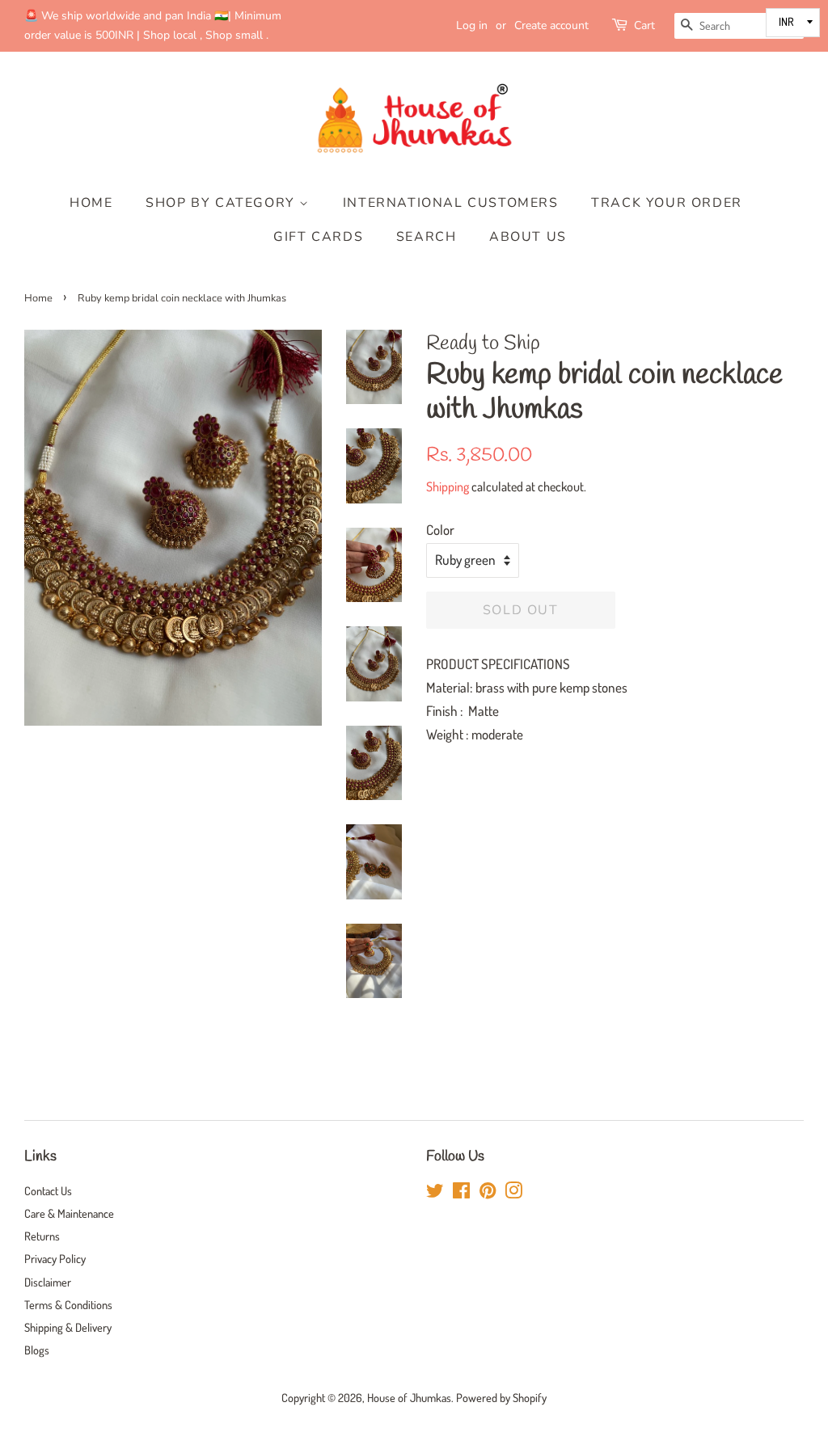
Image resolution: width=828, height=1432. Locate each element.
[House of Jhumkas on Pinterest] (487, 1193)
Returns (42, 1235)
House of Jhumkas (409, 1397)
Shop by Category (222, 203)
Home (91, 203)
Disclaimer (47, 1281)
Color (440, 529)
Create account (551, 25)
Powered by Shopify (501, 1397)
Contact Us (48, 1190)
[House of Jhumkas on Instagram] (513, 1193)
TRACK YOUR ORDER (666, 203)
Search (426, 237)
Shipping (447, 486)
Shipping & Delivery (68, 1327)
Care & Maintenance (69, 1213)
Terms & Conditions (68, 1304)
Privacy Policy (55, 1258)
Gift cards (318, 237)
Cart (644, 25)
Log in (472, 25)
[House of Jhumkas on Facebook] (461, 1193)
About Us (528, 237)
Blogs (36, 1349)
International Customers (451, 203)
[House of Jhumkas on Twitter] (435, 1193)
